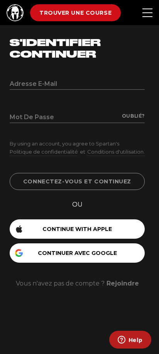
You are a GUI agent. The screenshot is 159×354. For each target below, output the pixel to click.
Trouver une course (75, 12)
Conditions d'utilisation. (116, 152)
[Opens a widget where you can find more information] (130, 340)
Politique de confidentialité (44, 152)
